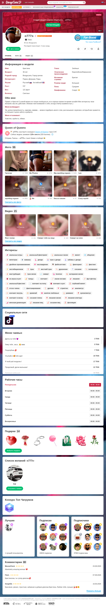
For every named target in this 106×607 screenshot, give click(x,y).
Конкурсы (59, 7)
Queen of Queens (41, 132)
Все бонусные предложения (43, 7)
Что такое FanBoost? (93, 42)
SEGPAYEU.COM (56, 598)
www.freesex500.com (28, 598)
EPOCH (49, 598)
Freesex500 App (73, 7)
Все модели (6, 7)
